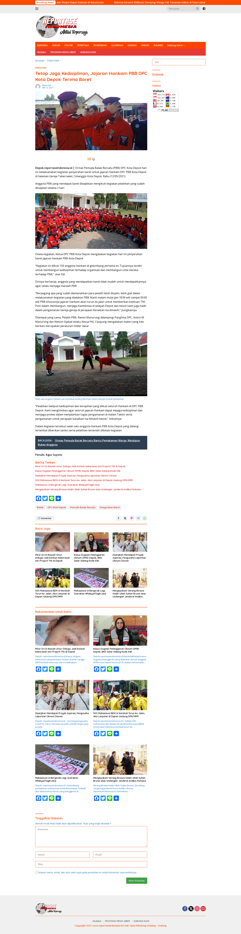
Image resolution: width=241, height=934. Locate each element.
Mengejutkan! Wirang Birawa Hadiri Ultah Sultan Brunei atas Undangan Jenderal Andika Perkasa (88, 489)
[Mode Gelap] (204, 8)
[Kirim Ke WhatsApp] (144, 518)
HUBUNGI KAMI (88, 52)
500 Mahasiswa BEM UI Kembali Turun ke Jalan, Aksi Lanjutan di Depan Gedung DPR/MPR (84, 480)
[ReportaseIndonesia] (64, 26)
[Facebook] (185, 909)
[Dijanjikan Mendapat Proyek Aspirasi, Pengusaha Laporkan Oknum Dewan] (130, 542)
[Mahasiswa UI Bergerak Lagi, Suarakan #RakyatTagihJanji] (91, 577)
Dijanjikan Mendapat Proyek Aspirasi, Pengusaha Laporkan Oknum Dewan (76, 475)
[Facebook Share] (118, 518)
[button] (197, 8)
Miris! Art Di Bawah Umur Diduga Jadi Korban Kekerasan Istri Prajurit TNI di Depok (80, 466)
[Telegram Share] (138, 518)
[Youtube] (203, 909)
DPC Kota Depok (57, 507)
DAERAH (132, 45)
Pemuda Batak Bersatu (83, 507)
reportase (46, 85)
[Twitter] (191, 909)
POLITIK (69, 45)
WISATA (145, 45)
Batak (40, 507)
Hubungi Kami (174, 45)
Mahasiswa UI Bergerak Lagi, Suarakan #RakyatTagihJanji (67, 484)
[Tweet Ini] (125, 518)
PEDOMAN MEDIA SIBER (63, 52)
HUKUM (56, 45)
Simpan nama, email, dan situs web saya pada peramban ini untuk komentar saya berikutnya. (87, 872)
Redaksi (41, 52)
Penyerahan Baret (110, 507)
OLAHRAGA (117, 45)
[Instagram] (197, 909)
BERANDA (42, 45)
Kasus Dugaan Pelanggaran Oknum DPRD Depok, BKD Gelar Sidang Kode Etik (77, 470)
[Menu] (37, 8)
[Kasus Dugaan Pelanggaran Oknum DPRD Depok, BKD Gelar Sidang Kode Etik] (91, 542)
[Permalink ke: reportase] (37, 86)
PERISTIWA (83, 45)
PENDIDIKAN (100, 45)
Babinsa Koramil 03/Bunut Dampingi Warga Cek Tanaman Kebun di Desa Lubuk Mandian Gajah (97, 2)
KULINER (158, 45)
